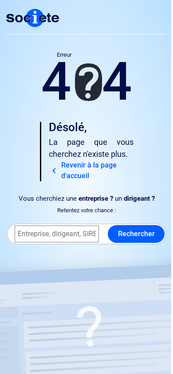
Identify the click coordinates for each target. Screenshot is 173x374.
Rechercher (136, 234)
